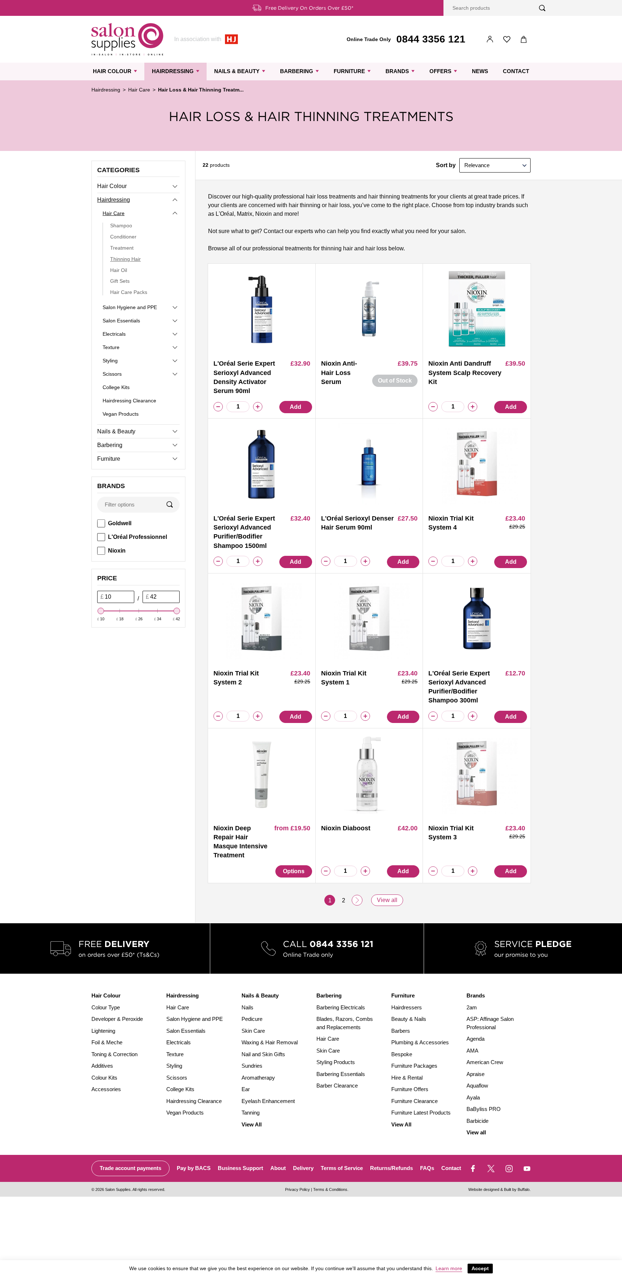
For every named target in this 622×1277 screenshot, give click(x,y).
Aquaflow (477, 1085)
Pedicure (252, 1019)
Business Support (240, 1168)
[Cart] (524, 39)
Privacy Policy (297, 1189)
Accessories (106, 1089)
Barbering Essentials (340, 1074)
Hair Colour (112, 71)
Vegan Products (121, 414)
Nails (247, 1007)
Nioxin (117, 551)
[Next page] (357, 900)
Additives (102, 1066)
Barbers (400, 1031)
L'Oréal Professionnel (137, 537)
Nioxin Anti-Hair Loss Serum (339, 372)
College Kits (116, 387)
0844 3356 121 (430, 39)
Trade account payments (130, 1168)
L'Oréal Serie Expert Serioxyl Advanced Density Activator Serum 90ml (244, 377)
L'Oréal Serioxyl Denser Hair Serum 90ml (357, 523)
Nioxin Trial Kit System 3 (451, 833)
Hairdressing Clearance (129, 400)
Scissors (112, 374)
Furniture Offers (409, 1089)
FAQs (427, 1168)
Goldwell (119, 523)
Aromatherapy (258, 1078)
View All (252, 1124)
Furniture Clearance (414, 1101)
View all (387, 900)
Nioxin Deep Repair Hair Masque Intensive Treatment (240, 842)
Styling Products (335, 1062)
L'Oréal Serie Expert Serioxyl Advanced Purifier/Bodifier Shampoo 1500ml (244, 532)
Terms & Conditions (330, 1189)
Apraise (475, 1074)
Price (107, 578)
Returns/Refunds (391, 1168)
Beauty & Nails (408, 1019)
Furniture (349, 71)
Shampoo (121, 225)
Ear (246, 1089)
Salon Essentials (121, 320)
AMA (472, 1051)
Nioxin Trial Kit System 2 (236, 678)
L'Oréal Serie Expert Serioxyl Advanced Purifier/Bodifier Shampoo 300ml (459, 687)
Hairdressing (173, 71)
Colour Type (105, 1007)
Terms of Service (342, 1168)
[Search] (542, 8)
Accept (480, 1268)
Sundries (252, 1066)
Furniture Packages (414, 1066)
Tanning (251, 1112)
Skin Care (253, 1031)
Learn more (449, 1268)
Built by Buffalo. (517, 1189)
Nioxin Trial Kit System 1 (343, 678)
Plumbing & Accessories (420, 1042)
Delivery (303, 1168)
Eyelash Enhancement (268, 1101)
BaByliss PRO (483, 1109)
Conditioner (123, 237)
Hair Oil (118, 270)
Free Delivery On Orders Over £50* (309, 8)
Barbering (296, 71)
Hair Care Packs (128, 292)
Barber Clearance (337, 1085)
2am (471, 1007)
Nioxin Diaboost (345, 828)
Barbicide (477, 1121)
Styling (110, 360)
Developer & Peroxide (117, 1019)
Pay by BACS (194, 1168)
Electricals (114, 334)
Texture (111, 347)
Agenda (475, 1039)
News (480, 71)
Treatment (122, 248)
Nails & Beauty (237, 71)
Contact (516, 71)
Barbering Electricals (340, 1007)
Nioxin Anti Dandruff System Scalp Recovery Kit (464, 372)
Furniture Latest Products (421, 1112)
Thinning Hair (125, 259)
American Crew (484, 1062)
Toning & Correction (114, 1054)
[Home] (127, 39)
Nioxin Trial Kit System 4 (451, 523)
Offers (440, 71)
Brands (397, 71)
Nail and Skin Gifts (263, 1054)
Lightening (103, 1031)
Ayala (473, 1097)
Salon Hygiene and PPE (130, 307)
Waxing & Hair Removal (270, 1042)
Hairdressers (406, 1007)
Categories (118, 170)
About (278, 1168)
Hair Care (139, 90)
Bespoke (401, 1054)
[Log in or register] (490, 39)
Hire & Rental (407, 1078)
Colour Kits (104, 1078)
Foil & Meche (106, 1042)
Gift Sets (120, 281)
